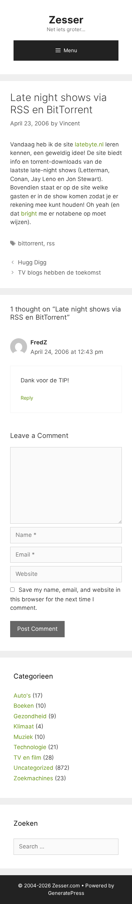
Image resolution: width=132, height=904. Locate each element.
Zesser (66, 20)
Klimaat (24, 726)
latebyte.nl (89, 144)
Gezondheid (30, 716)
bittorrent (30, 243)
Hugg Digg (32, 262)
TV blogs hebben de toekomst (59, 272)
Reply (27, 398)
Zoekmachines (33, 778)
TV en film (27, 757)
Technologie (30, 747)
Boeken (24, 705)
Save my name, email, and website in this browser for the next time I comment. (65, 598)
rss (51, 243)
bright (29, 213)
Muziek (23, 737)
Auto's (22, 695)
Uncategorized (33, 767)
